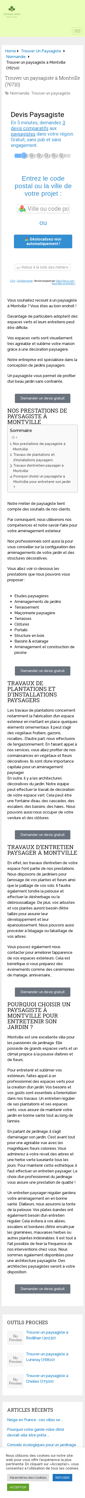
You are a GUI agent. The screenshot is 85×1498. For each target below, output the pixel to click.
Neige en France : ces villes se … (35, 1420)
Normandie (20, 93)
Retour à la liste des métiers (44, 267)
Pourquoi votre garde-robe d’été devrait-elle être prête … (35, 1432)
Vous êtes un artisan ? (63, 283)
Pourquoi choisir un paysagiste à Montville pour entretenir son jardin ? (42, 481)
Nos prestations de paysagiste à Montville (39, 446)
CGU (12, 281)
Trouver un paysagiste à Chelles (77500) (47, 1379)
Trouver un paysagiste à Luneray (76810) (47, 1357)
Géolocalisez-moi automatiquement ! (43, 241)
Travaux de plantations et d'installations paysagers (34, 457)
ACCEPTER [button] (18, 1487)
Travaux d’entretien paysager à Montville (38, 468)
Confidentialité (25, 281)
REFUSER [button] (62, 1477)
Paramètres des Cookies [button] (28, 1477)
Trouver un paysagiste (50, 93)
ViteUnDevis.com (65, 281)
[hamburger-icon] (77, 31)
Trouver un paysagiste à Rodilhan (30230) (47, 1335)
